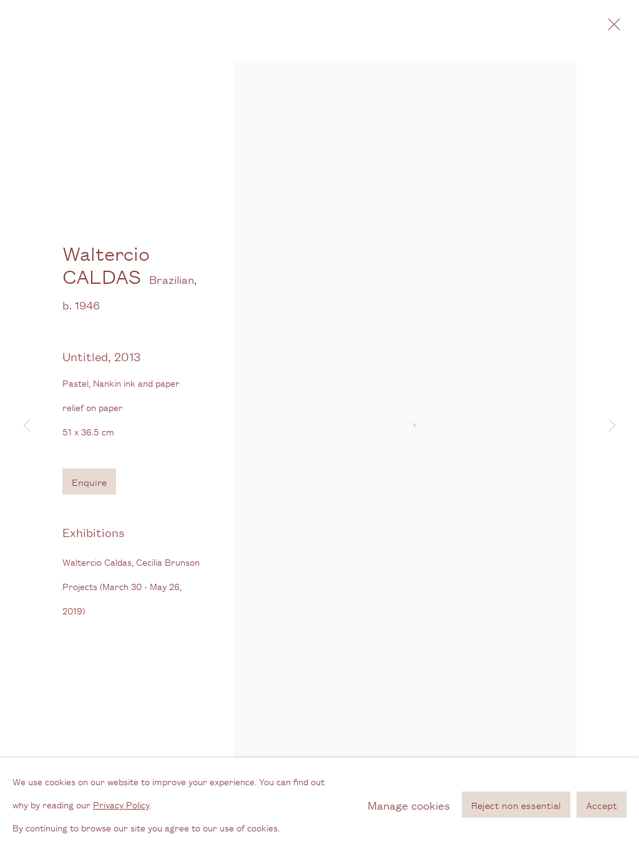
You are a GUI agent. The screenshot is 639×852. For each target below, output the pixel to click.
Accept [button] (601, 805)
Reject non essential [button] (516, 805)
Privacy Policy (121, 804)
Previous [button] (27, 426)
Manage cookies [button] (409, 804)
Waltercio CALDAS (106, 264)
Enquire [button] (89, 481)
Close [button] (611, 28)
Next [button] (612, 426)
